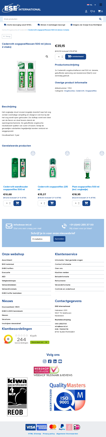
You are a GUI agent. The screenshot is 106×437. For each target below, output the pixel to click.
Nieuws (5, 315)
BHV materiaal (8, 264)
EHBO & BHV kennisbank (12, 311)
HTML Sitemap (34, 434)
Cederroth (23, 30)
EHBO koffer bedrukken (12, 293)
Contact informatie (63, 264)
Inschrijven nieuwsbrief (11, 323)
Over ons (59, 268)
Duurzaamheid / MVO (11, 307)
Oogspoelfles (91, 91)
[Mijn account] (86, 11)
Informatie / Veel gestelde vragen (69, 260)
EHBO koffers (7, 268)
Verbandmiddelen (9, 285)
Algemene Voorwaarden (67, 434)
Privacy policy (49, 434)
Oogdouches (13, 30)
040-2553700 (61, 324)
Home (4, 30)
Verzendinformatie (62, 285)
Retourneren (60, 281)
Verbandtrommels (9, 289)
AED (3, 276)
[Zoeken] (100, 19)
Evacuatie (6, 272)
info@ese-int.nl (61, 326)
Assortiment (7, 260)
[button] (47, 56)
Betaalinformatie (62, 276)
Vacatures (6, 319)
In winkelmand (77, 56)
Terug (7, 36)
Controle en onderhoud (65, 289)
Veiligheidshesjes (9, 281)
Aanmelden (59, 239)
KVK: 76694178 (61, 329)
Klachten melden (62, 272)
